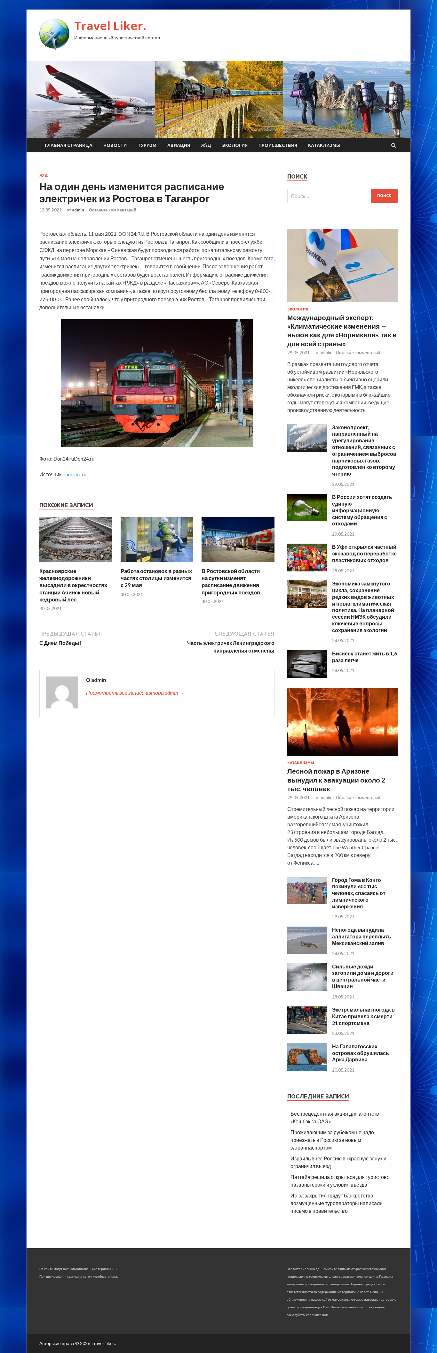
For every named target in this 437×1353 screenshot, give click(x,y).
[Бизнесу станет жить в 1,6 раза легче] (307, 676)
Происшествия (277, 145)
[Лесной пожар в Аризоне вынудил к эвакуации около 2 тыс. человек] (342, 757)
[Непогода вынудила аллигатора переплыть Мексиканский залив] (307, 952)
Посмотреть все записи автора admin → (135, 693)
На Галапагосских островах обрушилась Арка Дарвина (360, 1053)
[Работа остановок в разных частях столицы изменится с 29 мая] (157, 564)
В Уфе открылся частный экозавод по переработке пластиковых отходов (364, 553)
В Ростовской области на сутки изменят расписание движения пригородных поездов (231, 581)
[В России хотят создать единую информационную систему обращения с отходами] (307, 519)
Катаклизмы (324, 145)
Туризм (147, 145)
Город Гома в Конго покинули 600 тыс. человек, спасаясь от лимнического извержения (358, 893)
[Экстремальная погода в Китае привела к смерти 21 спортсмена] (307, 1032)
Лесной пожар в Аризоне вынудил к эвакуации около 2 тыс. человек (336, 779)
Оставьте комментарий (112, 209)
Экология (235, 145)
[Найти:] (342, 196)
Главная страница (68, 145)
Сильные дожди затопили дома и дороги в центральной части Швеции (362, 976)
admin (78, 209)
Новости (115, 145)
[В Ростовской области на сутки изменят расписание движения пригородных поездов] (238, 564)
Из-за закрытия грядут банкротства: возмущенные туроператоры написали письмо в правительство (336, 1203)
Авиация (178, 145)
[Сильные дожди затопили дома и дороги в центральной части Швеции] (307, 989)
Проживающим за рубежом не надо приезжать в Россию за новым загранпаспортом (332, 1139)
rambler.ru (75, 474)
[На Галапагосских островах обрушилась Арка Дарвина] (307, 1069)
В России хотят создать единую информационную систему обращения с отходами (362, 510)
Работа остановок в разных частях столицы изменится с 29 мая (156, 578)
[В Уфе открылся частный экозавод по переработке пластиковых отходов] (307, 569)
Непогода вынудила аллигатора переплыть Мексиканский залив (361, 936)
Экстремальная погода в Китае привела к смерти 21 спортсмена (363, 1016)
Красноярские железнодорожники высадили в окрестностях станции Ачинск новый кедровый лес (73, 585)
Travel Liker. (110, 26)
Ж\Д (206, 145)
